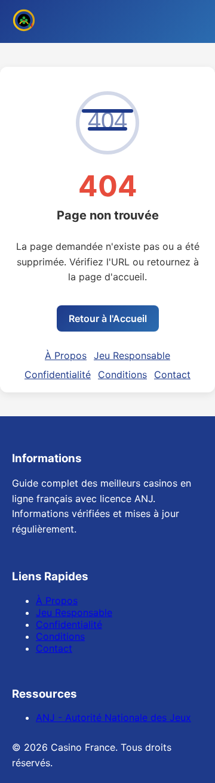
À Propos (66, 355)
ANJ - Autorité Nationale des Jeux (113, 717)
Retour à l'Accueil (108, 318)
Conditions (122, 374)
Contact (172, 374)
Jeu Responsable (132, 355)
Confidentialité (57, 374)
